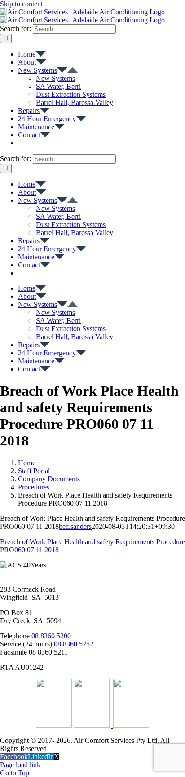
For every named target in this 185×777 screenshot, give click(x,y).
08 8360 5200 (51, 636)
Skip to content (21, 4)
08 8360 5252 (73, 644)
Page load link (20, 764)
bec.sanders (75, 526)
